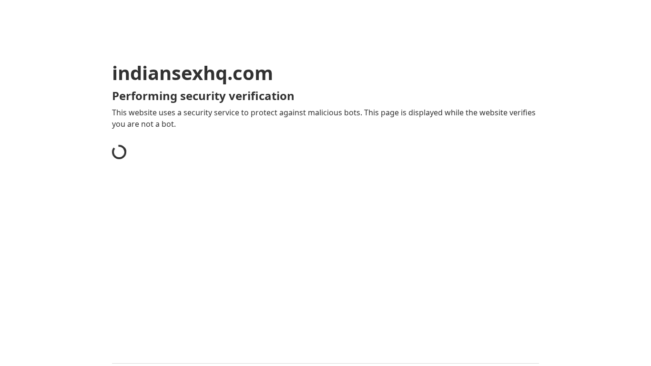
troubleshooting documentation (451, 281)
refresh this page (304, 266)
